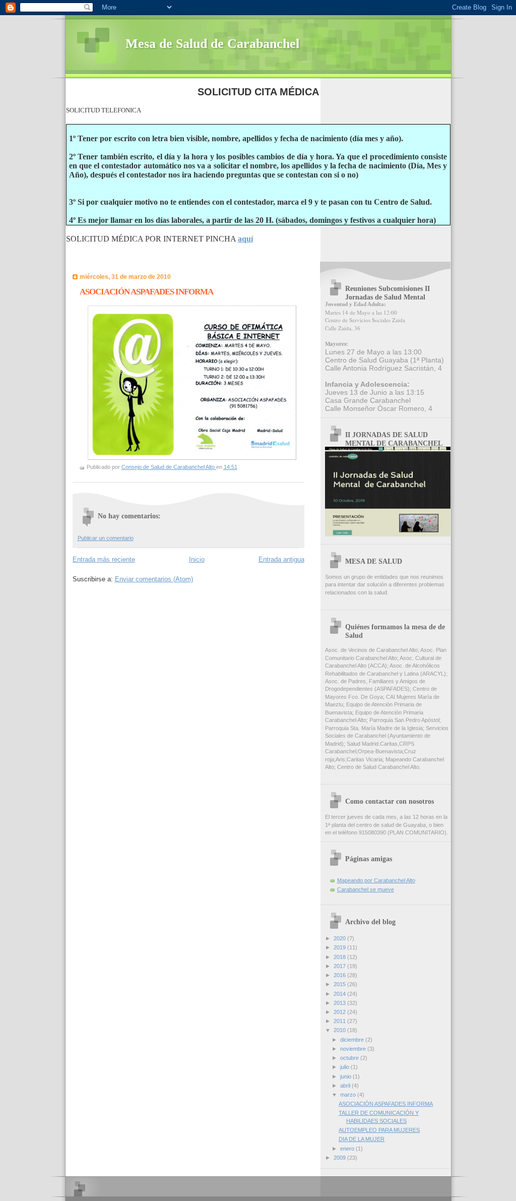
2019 (340, 947)
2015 (340, 984)
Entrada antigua (281, 559)
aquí (245, 238)
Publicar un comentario (106, 538)
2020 (340, 938)
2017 (340, 966)
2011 (340, 1021)
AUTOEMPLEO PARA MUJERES (379, 1130)
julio (345, 1067)
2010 (340, 1030)
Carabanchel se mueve (365, 889)
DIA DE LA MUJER (361, 1139)
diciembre (352, 1040)
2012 (340, 1012)
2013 (340, 1003)
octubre (350, 1058)
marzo (348, 1095)
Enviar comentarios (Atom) (154, 579)
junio (346, 1076)
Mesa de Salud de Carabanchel (212, 43)
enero (348, 1149)
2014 (340, 994)
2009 (340, 1158)
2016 (340, 975)
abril (346, 1086)
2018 (340, 957)
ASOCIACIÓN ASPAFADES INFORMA (386, 1104)
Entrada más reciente (104, 559)
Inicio (197, 559)
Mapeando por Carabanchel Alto (376, 880)
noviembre (353, 1049)
